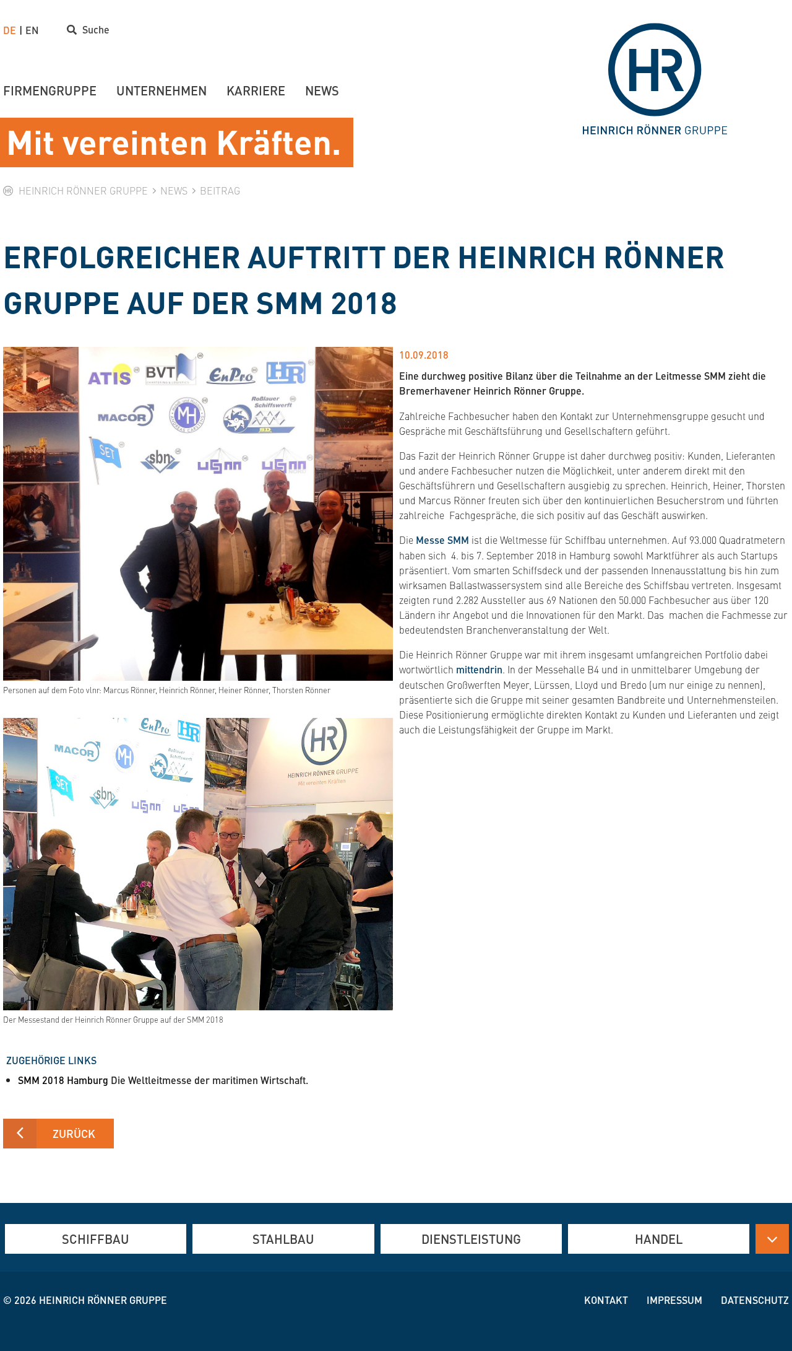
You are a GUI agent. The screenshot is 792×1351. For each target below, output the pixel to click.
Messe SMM (442, 540)
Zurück (74, 1133)
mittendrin (479, 669)
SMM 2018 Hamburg (64, 1080)
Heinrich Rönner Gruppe (103, 1300)
